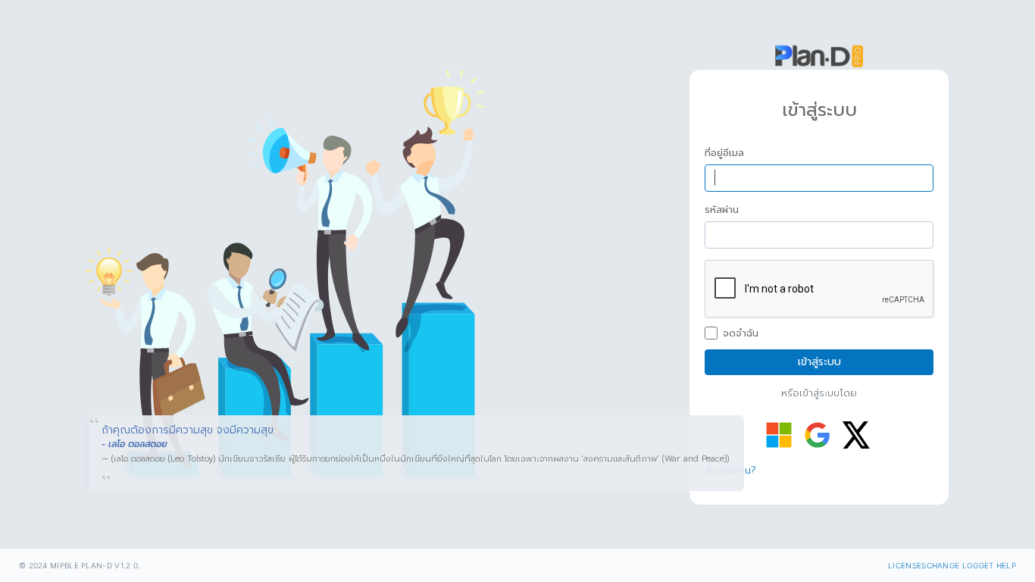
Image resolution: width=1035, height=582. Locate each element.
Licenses (907, 565)
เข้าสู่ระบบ (819, 362)
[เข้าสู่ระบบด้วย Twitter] (856, 435)
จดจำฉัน (740, 333)
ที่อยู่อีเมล (724, 153)
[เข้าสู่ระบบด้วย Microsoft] (778, 435)
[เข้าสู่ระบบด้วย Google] (817, 435)
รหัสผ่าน (722, 210)
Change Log (953, 565)
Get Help (997, 565)
